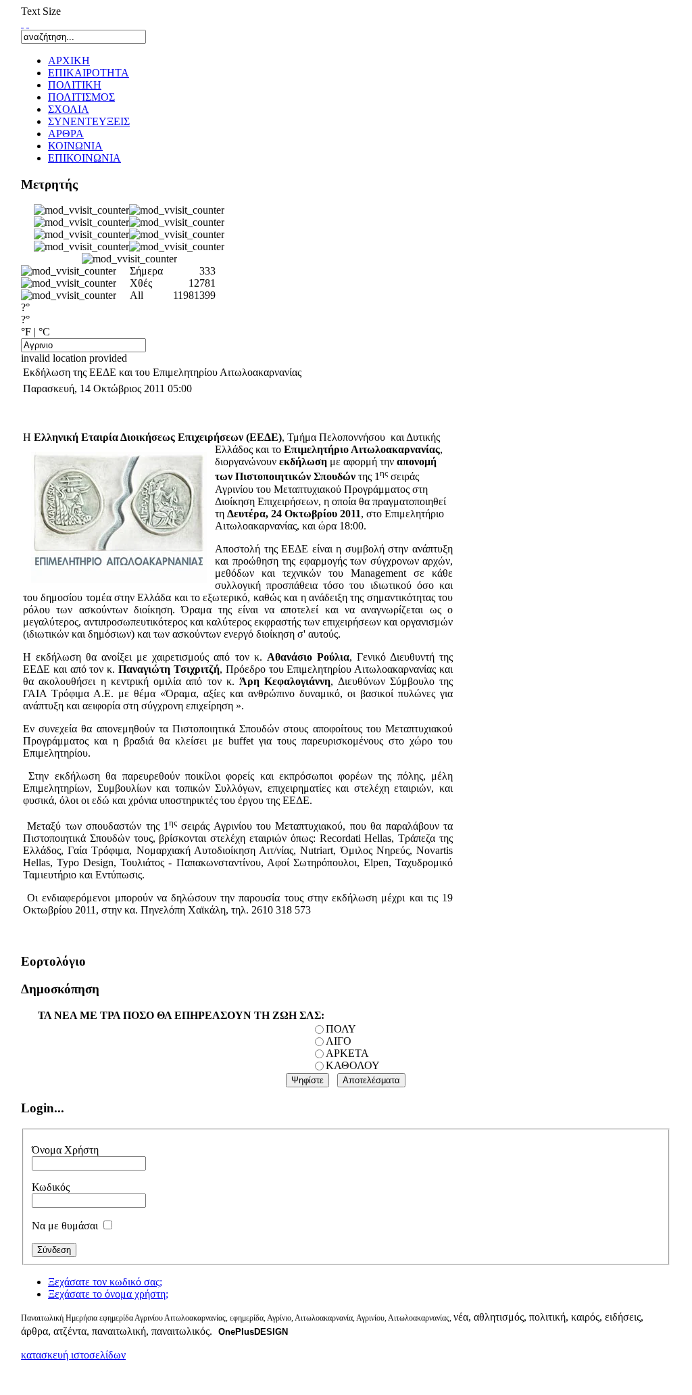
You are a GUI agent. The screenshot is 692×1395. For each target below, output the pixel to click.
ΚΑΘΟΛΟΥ (353, 1065)
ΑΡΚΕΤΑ (347, 1053)
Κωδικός (51, 1187)
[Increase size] (22, 23)
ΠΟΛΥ (341, 1029)
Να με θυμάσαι (65, 1225)
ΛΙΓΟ (338, 1041)
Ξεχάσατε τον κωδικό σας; (105, 1281)
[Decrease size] (27, 23)
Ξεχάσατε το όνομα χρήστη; (108, 1294)
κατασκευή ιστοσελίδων (73, 1355)
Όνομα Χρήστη (65, 1150)
